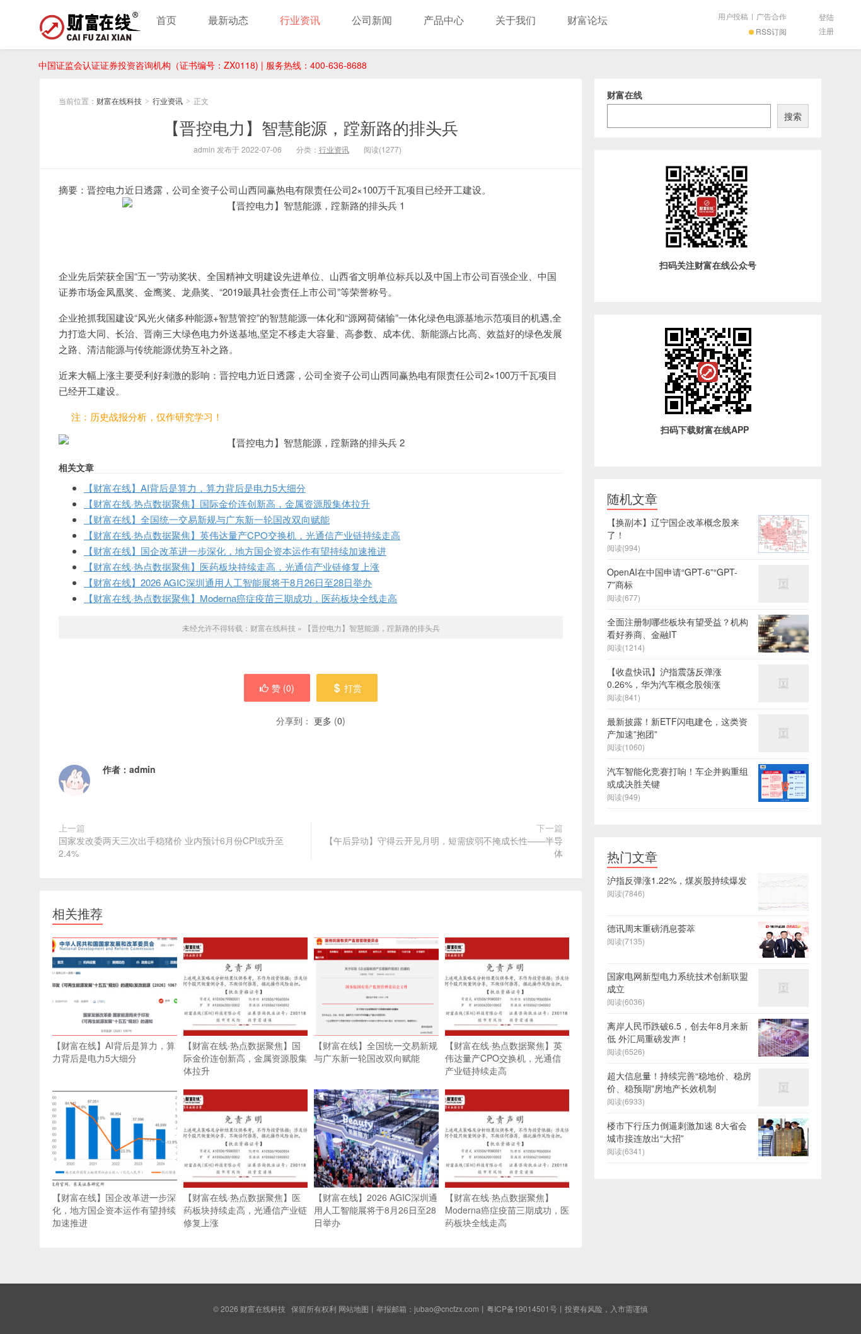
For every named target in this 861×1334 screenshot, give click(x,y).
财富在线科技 (90, 24)
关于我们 (515, 20)
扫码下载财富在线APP (705, 429)
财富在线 (624, 94)
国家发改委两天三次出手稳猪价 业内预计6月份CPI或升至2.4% (171, 846)
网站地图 (353, 1308)
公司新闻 (372, 20)
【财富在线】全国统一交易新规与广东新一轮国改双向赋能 (207, 519)
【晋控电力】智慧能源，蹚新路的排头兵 (310, 127)
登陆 (826, 16)
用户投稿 (733, 16)
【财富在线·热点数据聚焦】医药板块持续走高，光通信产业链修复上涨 (231, 566)
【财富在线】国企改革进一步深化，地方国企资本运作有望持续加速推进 (235, 550)
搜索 (793, 116)
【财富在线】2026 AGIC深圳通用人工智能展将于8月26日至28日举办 (228, 582)
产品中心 (444, 20)
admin (142, 769)
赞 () (283, 688)
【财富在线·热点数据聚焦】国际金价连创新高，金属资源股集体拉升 (227, 503)
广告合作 (771, 16)
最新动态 (228, 20)
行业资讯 (300, 20)
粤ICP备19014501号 (522, 1308)
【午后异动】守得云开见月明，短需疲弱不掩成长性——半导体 (444, 846)
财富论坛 (587, 20)
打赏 (353, 688)
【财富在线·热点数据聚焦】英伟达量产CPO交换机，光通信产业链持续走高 (242, 535)
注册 (826, 30)
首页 (166, 20)
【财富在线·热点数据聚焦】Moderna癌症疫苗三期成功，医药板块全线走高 (240, 598)
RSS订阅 (771, 31)
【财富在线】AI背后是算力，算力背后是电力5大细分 (195, 487)
